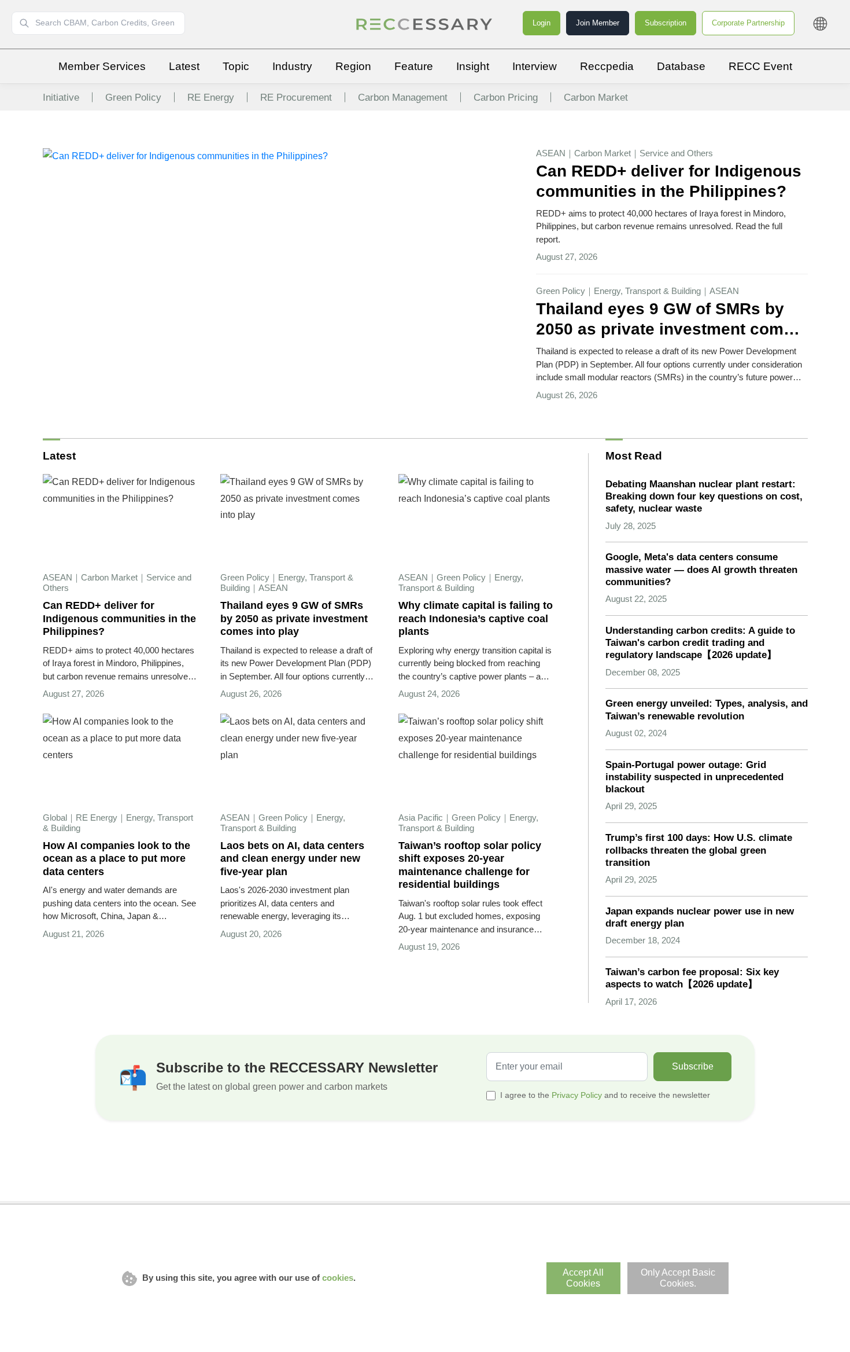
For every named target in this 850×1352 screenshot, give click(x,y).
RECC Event (760, 66)
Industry (292, 66)
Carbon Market (596, 97)
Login (541, 23)
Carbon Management (403, 97)
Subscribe (693, 1066)
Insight (472, 66)
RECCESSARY (425, 24)
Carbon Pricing (506, 97)
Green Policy (133, 97)
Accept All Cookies (583, 1278)
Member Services (102, 66)
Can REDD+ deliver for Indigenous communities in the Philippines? (668, 181)
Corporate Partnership (748, 23)
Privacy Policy (577, 1095)
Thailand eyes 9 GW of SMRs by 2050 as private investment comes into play (669, 319)
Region (353, 66)
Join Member (597, 23)
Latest (184, 66)
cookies (337, 1278)
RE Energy (210, 97)
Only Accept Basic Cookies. (678, 1278)
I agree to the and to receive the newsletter (605, 1095)
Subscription (665, 23)
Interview (534, 66)
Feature (413, 66)
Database (681, 66)
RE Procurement (296, 97)
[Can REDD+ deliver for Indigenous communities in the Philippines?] (185, 156)
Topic (236, 66)
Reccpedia (607, 66)
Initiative (61, 97)
